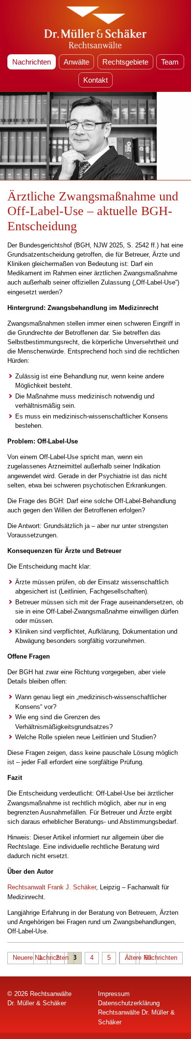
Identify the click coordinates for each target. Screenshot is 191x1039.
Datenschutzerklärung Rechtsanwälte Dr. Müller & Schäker (136, 1012)
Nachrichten (31, 62)
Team (170, 62)
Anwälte (76, 62)
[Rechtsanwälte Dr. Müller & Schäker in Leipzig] (95, 26)
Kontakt (95, 80)
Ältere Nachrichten (151, 957)
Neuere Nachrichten (41, 957)
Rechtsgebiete (125, 62)
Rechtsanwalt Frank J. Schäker (51, 887)
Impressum (114, 993)
